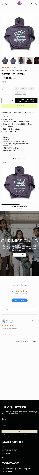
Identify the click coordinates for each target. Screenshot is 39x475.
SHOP (4, 446)
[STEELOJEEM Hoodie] (19, 183)
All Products (10, 70)
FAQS (3, 457)
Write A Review (19, 300)
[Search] (7, 4)
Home (3, 70)
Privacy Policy (29, 435)
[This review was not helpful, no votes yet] (35, 342)
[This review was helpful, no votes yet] (31, 342)
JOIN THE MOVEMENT (9, 450)
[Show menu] (2, 4)
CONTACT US (6, 454)
